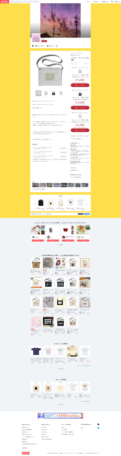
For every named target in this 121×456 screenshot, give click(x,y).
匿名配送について (25, 431)
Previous (31, 70)
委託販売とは (24, 441)
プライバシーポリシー (73, 453)
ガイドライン (66, 453)
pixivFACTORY (73, 162)
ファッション (73, 53)
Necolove (60, 196)
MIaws (36, 237)
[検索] (37, 2)
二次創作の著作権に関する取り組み (29, 444)
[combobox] (24, 2)
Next (68, 70)
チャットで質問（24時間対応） (67, 431)
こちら (41, 139)
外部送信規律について (81, 453)
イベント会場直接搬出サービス (28, 436)
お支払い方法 (74, 170)
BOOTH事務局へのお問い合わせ (67, 434)
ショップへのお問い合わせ (75, 177)
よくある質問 (64, 429)
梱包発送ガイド (25, 439)
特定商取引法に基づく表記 (75, 174)
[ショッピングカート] (112, 1)
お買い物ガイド (45, 429)
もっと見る (60, 244)
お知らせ (63, 427)
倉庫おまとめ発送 (45, 436)
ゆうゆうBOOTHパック (83, 154)
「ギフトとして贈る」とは (77, 138)
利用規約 (52, 453)
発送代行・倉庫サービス (27, 434)
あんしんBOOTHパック (74, 154)
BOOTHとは (95, 1)
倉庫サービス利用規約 (59, 453)
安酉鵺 (82, 237)
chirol (42, 39)
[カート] (78, 55)
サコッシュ (80, 53)
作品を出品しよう (105, 1)
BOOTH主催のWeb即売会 (47, 439)
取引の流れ (74, 167)
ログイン (88, 1)
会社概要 (48, 453)
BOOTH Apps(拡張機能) (27, 429)
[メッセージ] (57, 46)
